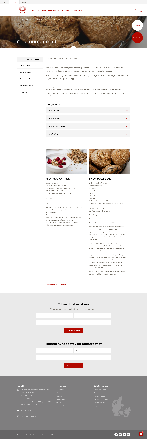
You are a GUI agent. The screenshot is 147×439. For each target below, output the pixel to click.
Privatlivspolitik (47, 434)
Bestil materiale (25, 92)
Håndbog (65, 10)
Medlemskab (60, 399)
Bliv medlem (137, 37)
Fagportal (14, 2)
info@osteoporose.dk (28, 416)
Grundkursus (77, 10)
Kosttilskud (23, 78)
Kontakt (58, 402)
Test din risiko (60, 405)
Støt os (137, 25)
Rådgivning (59, 389)
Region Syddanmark (101, 405)
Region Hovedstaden (101, 392)
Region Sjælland (100, 402)
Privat (4, 2)
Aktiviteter (59, 392)
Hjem (18, 19)
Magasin (58, 395)
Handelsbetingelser (32, 434)
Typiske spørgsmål (26, 85)
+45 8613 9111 (26, 410)
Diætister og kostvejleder (37, 19)
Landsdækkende (100, 389)
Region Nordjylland (101, 399)
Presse (24, 2)
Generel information (27, 65)
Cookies (20, 434)
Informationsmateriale (51, 10)
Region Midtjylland (100, 395)
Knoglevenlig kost (52, 19)
